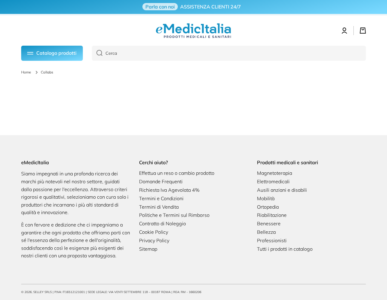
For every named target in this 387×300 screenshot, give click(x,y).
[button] (363, 31)
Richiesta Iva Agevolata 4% (169, 190)
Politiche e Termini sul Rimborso (174, 215)
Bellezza (266, 232)
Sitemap (148, 249)
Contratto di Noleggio (162, 223)
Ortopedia (268, 207)
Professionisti (272, 240)
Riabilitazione (272, 215)
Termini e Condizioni (161, 198)
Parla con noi (160, 7)
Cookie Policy (153, 232)
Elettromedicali (273, 181)
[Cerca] (97, 53)
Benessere (269, 223)
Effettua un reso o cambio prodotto (176, 173)
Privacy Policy (154, 240)
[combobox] (229, 53)
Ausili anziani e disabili (282, 190)
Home (26, 72)
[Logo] (193, 30)
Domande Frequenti (161, 181)
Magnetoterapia (274, 173)
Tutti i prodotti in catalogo (285, 249)
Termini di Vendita (159, 207)
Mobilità (266, 198)
